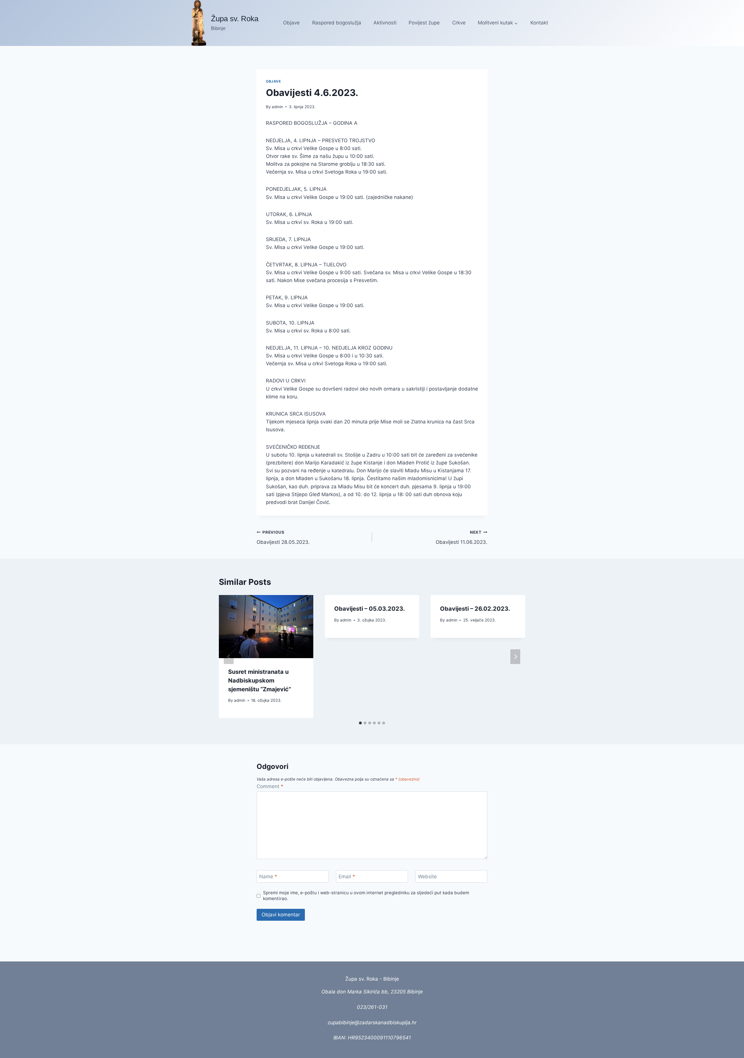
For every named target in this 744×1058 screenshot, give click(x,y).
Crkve (459, 23)
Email (347, 876)
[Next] (515, 656)
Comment (270, 786)
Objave (291, 23)
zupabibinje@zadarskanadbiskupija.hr (372, 1022)
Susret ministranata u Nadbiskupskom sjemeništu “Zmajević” (259, 680)
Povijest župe (424, 23)
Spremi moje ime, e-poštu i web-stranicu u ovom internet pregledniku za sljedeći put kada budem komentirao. (366, 895)
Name (268, 876)
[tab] (360, 723)
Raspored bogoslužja (336, 23)
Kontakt (539, 23)
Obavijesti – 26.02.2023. (475, 608)
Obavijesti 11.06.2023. (461, 537)
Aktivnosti (384, 23)
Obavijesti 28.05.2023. (283, 537)
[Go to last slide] (229, 656)
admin (277, 106)
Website (427, 876)
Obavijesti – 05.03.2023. (369, 608)
